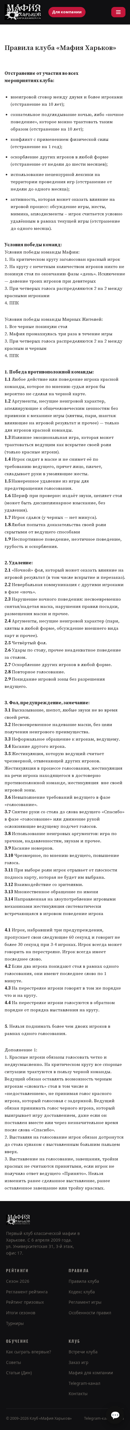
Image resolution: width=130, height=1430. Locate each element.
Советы (13, 1362)
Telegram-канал (84, 1383)
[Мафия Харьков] (23, 12)
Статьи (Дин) (19, 1372)
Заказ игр (78, 1362)
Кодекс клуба (82, 1292)
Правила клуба (84, 1281)
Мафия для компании (91, 1372)
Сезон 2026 (17, 1281)
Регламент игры (85, 1302)
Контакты (78, 1393)
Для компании (67, 12)
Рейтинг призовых (25, 1302)
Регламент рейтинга (27, 1292)
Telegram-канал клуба (104, 1418)
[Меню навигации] (118, 12)
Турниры (15, 1323)
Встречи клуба (83, 1352)
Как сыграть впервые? (28, 1352)
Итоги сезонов (20, 1313)
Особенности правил (90, 1313)
